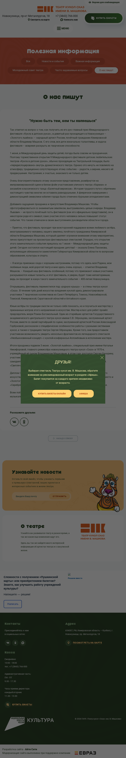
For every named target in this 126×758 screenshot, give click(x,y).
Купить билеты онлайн (52, 393)
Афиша (83, 393)
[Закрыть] (102, 357)
